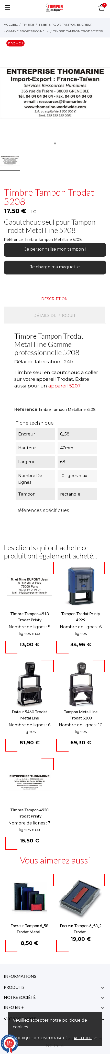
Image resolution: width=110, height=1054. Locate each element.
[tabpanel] (55, 92)
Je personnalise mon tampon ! (55, 249)
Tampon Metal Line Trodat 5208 (80, 714)
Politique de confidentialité (41, 1038)
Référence (25, 409)
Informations (20, 976)
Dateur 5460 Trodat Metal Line (29, 714)
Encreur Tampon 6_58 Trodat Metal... (29, 928)
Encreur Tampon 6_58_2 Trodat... (81, 928)
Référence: (14, 239)
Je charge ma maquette (55, 266)
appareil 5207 (64, 386)
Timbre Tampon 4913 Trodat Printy (29, 616)
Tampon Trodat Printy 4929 (80, 616)
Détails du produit (54, 315)
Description (54, 299)
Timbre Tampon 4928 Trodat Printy (29, 812)
